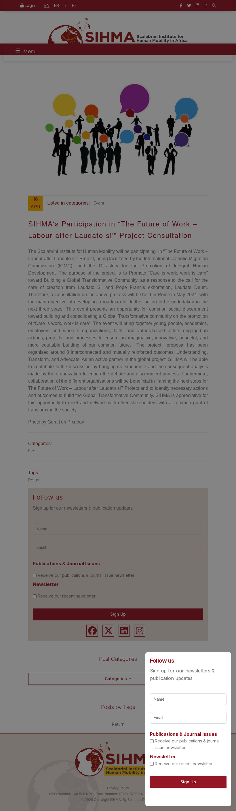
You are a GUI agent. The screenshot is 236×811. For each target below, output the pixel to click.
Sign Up (188, 781)
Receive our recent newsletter (184, 763)
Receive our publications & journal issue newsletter (187, 744)
